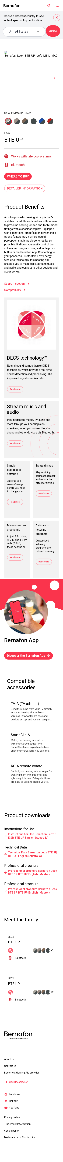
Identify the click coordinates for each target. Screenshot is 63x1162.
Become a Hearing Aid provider (21, 1072)
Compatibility (12, 290)
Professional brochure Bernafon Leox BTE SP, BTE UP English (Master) (32, 872)
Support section (14, 283)
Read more (15, 389)
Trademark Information (17, 1124)
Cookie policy (11, 1130)
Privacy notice (12, 1117)
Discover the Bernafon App (26, 655)
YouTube (14, 1107)
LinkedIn (13, 1101)
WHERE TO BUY (18, 176)
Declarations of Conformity (19, 1137)
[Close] (56, 17)
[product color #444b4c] (8, 121)
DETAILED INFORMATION (25, 188)
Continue (53, 31)
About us (9, 1059)
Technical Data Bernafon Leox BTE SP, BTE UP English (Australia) (32, 854)
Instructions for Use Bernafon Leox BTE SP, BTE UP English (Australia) (33, 835)
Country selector (18, 1082)
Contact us (10, 1066)
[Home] (12, 5)
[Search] (49, 5)
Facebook (14, 1094)
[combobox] (22, 31)
